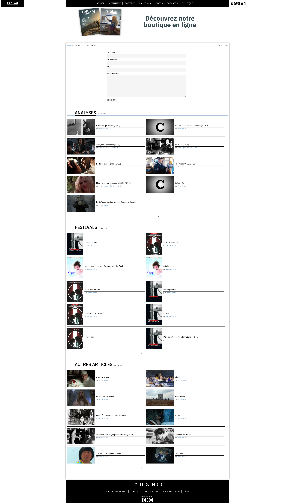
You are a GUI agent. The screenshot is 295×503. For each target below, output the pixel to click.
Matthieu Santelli (115, 186)
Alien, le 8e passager (108, 145)
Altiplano (167, 266)
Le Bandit (179, 415)
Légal (187, 491)
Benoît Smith (114, 148)
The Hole (179, 454)
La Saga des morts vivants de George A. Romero (116, 202)
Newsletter (151, 491)
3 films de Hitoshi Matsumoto (108, 454)
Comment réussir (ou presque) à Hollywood (114, 434)
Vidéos (159, 3)
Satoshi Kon (180, 183)
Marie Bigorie (182, 148)
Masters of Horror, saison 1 (113, 183)
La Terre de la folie (171, 242)
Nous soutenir (171, 491)
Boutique (187, 3)
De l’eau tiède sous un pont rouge (192, 125)
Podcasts (172, 3)
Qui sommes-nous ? (116, 491)
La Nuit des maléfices (105, 396)
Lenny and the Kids (92, 290)
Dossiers (130, 3)
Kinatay (166, 313)
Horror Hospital (102, 377)
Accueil (100, 3)
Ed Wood (182, 145)
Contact (135, 491)
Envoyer (111, 100)
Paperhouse (180, 396)
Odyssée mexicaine (183, 434)
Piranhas (178, 377)
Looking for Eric (169, 290)
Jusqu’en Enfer (90, 242)
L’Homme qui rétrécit (108, 125)
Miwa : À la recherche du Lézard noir (111, 415)
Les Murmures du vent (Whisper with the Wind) (103, 266)
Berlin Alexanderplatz (108, 164)
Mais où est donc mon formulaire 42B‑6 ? (180, 337)
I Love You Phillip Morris (94, 313)
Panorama (145, 3)
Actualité (115, 3)
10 (157, 468)
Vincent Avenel (104, 129)
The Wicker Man (185, 164)
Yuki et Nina (89, 337)
